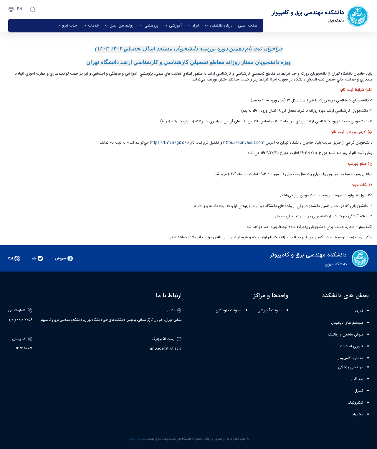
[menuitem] (247, 25)
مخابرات (357, 414)
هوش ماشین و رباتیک (345, 334)
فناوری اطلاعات (351, 346)
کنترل (358, 391)
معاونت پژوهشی (229, 310)
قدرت (359, 311)
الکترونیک (355, 402)
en (19, 9)
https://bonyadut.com (244, 142)
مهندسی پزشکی (350, 367)
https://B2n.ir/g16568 (170, 142)
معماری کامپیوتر (350, 358)
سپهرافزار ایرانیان (137, 439)
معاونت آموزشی (269, 310)
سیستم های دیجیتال (347, 323)
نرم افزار (357, 379)
